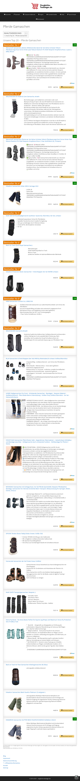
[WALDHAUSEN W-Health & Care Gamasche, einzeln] (14, 108)
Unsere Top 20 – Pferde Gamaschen (16, 36)
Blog (4, 756)
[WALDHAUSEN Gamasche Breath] (14, 343)
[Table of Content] (26, 33)
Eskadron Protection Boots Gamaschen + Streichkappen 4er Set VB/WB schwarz (32, 272)
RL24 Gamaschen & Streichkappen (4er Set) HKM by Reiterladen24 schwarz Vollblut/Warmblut (36, 358)
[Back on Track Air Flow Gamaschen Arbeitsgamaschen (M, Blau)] (15, 677)
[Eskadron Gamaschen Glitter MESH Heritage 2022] (15, 198)
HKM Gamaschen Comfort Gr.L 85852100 (19, 301)
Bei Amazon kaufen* (67, 87)
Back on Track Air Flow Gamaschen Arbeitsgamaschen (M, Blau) (27, 665)
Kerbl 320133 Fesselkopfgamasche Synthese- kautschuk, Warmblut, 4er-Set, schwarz (33, 216)
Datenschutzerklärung (10, 761)
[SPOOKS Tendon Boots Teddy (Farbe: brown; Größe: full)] (13, 545)
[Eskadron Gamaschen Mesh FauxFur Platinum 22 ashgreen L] (15, 704)
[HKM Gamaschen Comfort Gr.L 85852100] (12, 313)
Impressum (6, 758)
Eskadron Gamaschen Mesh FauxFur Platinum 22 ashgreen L (26, 692)
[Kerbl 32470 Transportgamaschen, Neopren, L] (16, 604)
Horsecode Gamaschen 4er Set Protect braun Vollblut (23, 561)
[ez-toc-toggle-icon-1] (25, 33)
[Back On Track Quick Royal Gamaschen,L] (16, 256)
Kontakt (5, 765)
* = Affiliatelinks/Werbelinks (11, 763)
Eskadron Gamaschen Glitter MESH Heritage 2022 (22, 186)
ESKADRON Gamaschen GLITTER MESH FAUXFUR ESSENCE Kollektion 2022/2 (31, 720)
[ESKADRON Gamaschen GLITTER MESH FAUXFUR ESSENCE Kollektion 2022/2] (15, 732)
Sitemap (5, 768)
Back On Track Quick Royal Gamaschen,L (19, 245)
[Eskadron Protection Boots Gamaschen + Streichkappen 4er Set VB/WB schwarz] (15, 284)
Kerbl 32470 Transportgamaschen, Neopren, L (21, 592)
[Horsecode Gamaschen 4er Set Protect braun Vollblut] (15, 573)
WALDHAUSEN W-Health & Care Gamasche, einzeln (22, 96)
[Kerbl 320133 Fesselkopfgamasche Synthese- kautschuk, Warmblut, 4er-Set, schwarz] (11, 228)
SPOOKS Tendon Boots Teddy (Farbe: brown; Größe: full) (24, 533)
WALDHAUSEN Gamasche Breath (17, 331)
